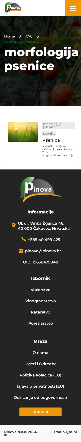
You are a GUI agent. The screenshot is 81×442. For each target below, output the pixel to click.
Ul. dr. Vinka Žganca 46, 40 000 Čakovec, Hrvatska (44, 226)
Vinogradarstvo (40, 301)
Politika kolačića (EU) (40, 375)
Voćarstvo (41, 289)
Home (9, 36)
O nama (40, 352)
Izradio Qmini (64, 432)
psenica (49, 133)
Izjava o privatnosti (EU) (40, 386)
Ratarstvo (40, 312)
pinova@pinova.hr (43, 251)
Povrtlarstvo (40, 323)
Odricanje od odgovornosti (40, 397)
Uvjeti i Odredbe (40, 364)
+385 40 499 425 (44, 239)
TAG (29, 36)
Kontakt (40, 411)
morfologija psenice (52, 125)
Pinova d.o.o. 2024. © (21, 434)
